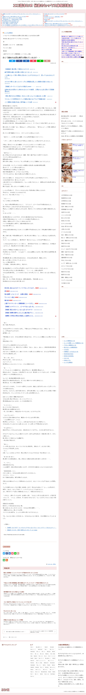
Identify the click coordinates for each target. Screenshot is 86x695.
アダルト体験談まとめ (70, 345)
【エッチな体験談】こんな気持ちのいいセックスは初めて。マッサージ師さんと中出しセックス (22, 25)
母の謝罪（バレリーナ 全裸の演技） (52, 16)
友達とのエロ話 (65, 220)
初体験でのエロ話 (66, 203)
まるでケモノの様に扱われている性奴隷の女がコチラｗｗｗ (57, 25)
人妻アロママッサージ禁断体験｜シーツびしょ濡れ (17, 54)
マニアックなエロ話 (66, 280)
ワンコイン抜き (47, 18)
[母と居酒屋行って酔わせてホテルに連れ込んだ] (66, 173)
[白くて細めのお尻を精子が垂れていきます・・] (26, 61)
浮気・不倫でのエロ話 (67, 254)
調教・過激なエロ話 (66, 277)
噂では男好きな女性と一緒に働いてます (10, 20)
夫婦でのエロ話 (65, 212)
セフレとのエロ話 (66, 223)
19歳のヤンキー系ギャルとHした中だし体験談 (12, 17)
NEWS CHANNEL (69, 356)
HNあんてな (67, 360)
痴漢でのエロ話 (65, 274)
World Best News (68, 354)
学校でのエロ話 (65, 243)
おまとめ (66, 358)
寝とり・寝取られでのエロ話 (69, 237)
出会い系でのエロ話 (66, 226)
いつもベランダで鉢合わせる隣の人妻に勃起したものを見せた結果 (21, 35)
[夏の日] (66, 166)
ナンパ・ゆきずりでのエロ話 (69, 249)
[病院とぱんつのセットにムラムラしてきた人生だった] (66, 160)
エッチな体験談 (8, 32)
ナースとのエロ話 (66, 232)
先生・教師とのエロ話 (67, 235)
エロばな (66, 349)
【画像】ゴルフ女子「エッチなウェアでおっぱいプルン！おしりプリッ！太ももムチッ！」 (21, 13)
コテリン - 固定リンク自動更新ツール (82, 57)
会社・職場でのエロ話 (67, 240)
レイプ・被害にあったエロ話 (69, 263)
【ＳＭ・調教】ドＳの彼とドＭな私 (9, 23)
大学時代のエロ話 (66, 201)
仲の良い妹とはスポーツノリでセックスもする (54, 13)
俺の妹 (45, 19)
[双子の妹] (66, 179)
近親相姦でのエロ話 (66, 209)
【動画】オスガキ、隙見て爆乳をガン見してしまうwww (14, 16)
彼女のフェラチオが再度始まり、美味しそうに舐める (72, 127)
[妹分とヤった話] (66, 153)
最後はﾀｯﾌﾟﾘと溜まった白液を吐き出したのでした (72, 132)
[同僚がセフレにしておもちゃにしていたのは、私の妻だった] (66, 147)
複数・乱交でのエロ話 (67, 252)
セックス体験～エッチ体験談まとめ (73, 343)
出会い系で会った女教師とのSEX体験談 (72, 136)
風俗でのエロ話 (65, 271)
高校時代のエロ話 (66, 198)
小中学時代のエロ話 (66, 195)
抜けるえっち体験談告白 (70, 347)
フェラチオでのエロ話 (67, 269)
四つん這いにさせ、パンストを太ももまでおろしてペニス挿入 (72, 122)
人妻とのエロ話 (65, 229)
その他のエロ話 (7, 546)
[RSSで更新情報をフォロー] (7, 560)
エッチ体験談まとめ (69, 340)
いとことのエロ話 (66, 215)
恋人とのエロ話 (65, 218)
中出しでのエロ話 (66, 260)
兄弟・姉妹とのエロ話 (67, 206)
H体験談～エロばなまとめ (71, 351)
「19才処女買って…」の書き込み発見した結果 (12, 19)
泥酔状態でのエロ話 (66, 257)
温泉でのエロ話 (65, 246)
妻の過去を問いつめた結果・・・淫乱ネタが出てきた (72, 117)
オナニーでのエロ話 (66, 266)
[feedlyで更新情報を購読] (4, 560)
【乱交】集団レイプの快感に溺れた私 (10, 22)
